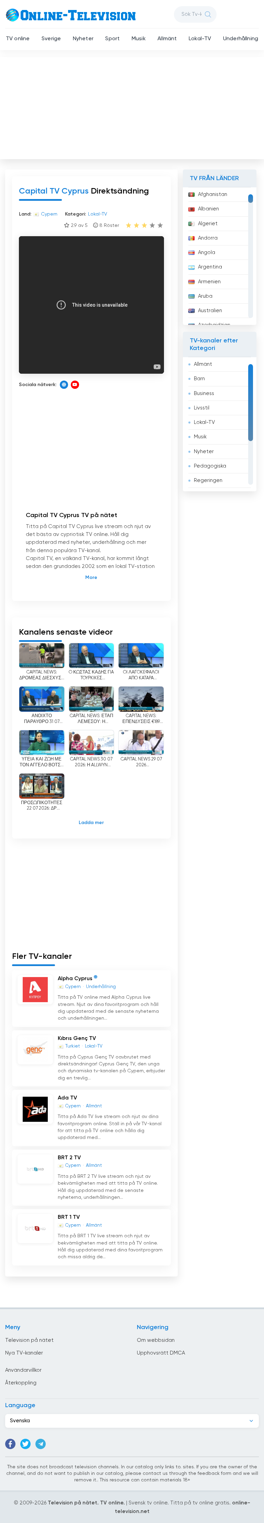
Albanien (208, 208)
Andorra (208, 238)
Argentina (210, 267)
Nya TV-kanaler (24, 1353)
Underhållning (240, 39)
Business (204, 393)
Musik (139, 39)
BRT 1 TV (69, 1217)
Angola (206, 252)
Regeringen (208, 480)
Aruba (205, 296)
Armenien (209, 281)
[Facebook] (10, 1444)
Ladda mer (91, 822)
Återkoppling (20, 1382)
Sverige (51, 39)
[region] (219, 256)
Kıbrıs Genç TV (77, 1038)
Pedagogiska (210, 466)
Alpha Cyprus (75, 979)
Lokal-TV (200, 39)
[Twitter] (25, 1444)
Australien (210, 310)
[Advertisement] (132, 106)
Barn (199, 378)
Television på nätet (29, 1340)
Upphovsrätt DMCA (161, 1353)
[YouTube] (75, 385)
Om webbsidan (156, 1340)
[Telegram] (40, 1444)
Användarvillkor (23, 1370)
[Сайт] (64, 385)
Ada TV (67, 1098)
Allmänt (167, 39)
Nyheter (83, 39)
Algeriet (208, 223)
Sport (112, 39)
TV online (18, 39)
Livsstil (201, 407)
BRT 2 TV (69, 1158)
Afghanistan (212, 194)
